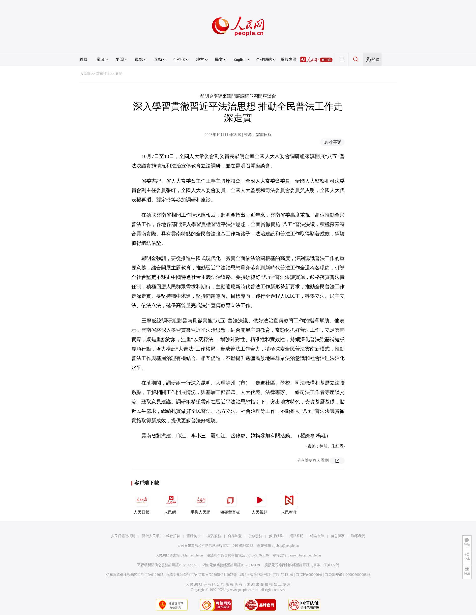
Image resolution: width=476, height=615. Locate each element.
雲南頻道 (103, 74)
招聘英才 (194, 536)
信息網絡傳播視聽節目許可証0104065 (134, 575)
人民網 (85, 74)
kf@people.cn (193, 555)
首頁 (84, 59)
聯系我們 (358, 536)
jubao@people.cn (286, 546)
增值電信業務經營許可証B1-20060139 (231, 565)
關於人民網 (150, 536)
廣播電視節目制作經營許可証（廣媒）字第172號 (302, 565)
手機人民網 (200, 512)
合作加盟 (235, 536)
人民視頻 (260, 512)
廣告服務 (214, 536)
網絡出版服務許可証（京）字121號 (266, 575)
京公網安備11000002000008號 (347, 575)
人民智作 (289, 512)
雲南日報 (264, 134)
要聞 (118, 74)
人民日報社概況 (123, 536)
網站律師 (317, 536)
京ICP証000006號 (309, 575)
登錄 (375, 59)
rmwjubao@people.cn (305, 555)
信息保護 (338, 536)
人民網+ (171, 512)
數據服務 (276, 536)
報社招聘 (173, 536)
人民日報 (141, 512)
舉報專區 (289, 59)
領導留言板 (230, 512)
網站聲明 (296, 536)
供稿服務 (255, 536)
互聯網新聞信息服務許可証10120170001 (167, 565)
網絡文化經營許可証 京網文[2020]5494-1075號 (201, 575)
